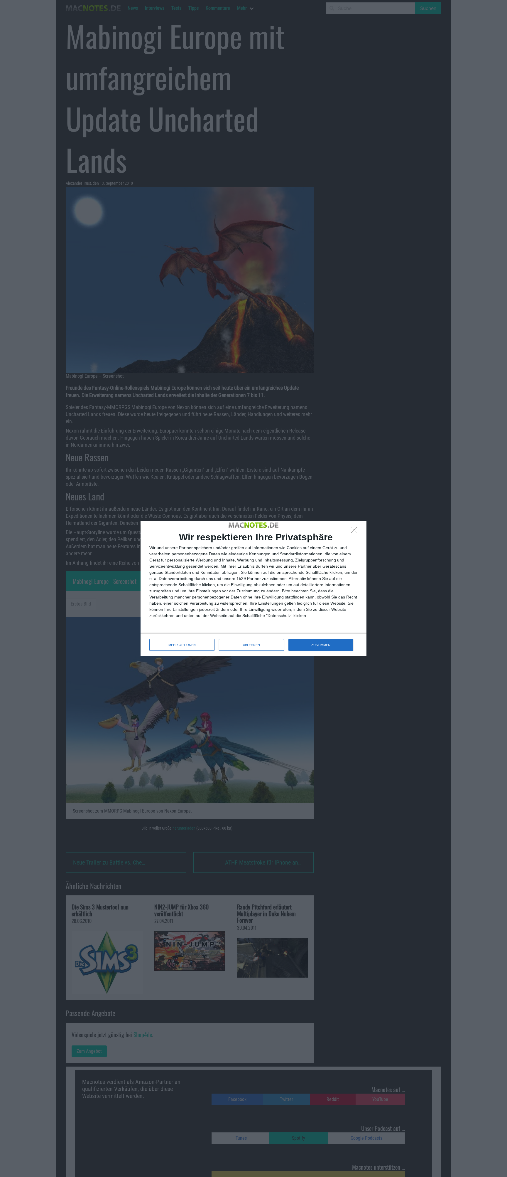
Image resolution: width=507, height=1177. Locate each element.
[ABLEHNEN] (356, 531)
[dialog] (253, 588)
